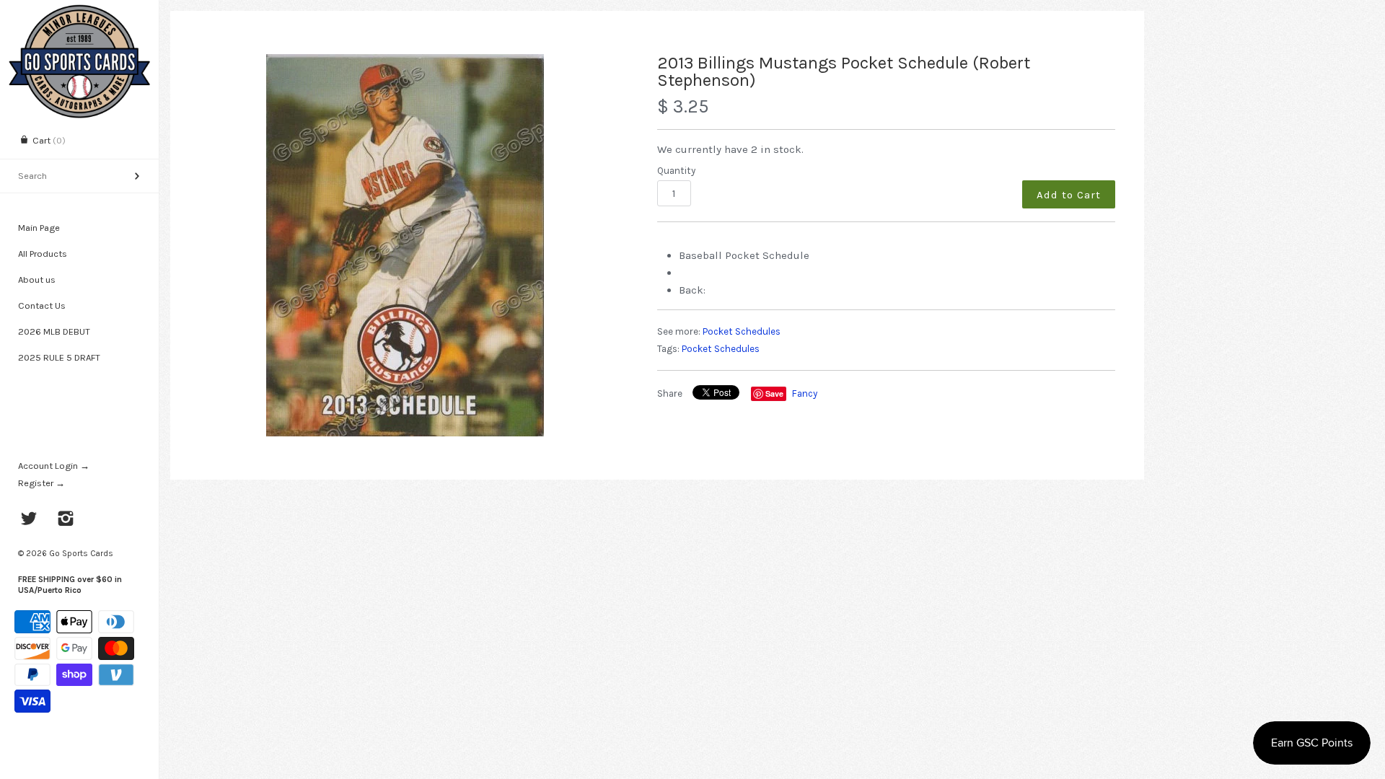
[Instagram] (66, 520)
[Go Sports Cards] (79, 12)
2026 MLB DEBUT (54, 331)
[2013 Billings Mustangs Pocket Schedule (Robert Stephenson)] (405, 245)
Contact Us (42, 305)
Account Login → (53, 465)
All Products (42, 253)
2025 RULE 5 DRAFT (59, 357)
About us (37, 279)
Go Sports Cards (81, 553)
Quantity (676, 170)
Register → (41, 482)
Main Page (39, 227)
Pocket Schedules (742, 331)
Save (774, 393)
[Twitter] (29, 520)
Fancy (804, 393)
